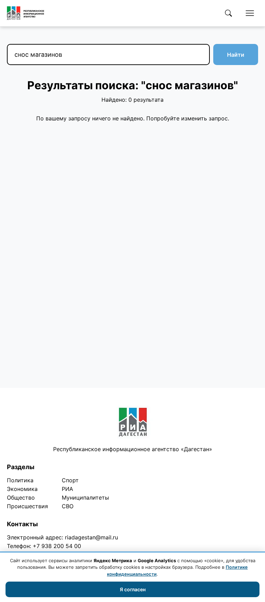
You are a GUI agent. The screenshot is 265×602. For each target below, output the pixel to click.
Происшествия (27, 506)
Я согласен (133, 589)
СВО (67, 506)
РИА (67, 488)
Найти (235, 54)
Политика (20, 480)
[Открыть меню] (250, 13)
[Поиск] (228, 13)
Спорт (70, 480)
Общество (21, 497)
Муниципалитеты (85, 497)
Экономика (22, 488)
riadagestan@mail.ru (91, 537)
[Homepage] (25, 13)
